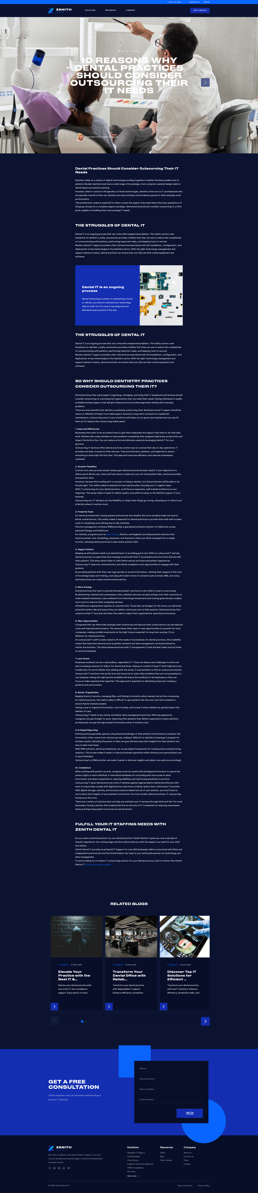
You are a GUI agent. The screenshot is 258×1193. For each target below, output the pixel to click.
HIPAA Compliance (135, 1168)
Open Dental (112, 534)
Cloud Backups (133, 1157)
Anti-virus (131, 1172)
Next (205, 82)
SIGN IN (207, 2)
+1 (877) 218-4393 (174, 2)
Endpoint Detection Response (140, 1164)
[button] (205, 1021)
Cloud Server (132, 1160)
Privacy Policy (204, 1186)
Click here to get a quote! (98, 864)
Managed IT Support (136, 1153)
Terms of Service (184, 1186)
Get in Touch (190, 1113)
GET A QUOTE (200, 10)
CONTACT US (194, 2)
